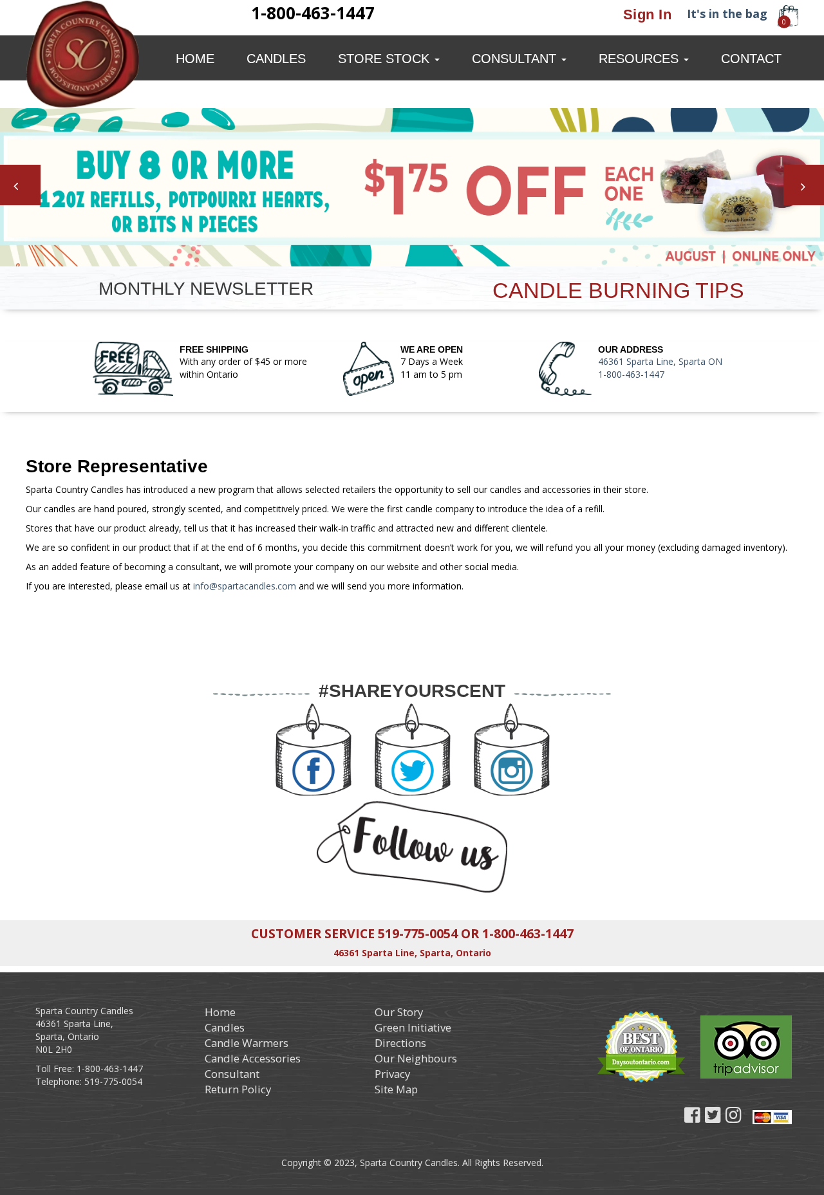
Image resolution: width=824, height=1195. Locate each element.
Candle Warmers (246, 1042)
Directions (400, 1042)
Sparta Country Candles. (408, 1162)
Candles (276, 58)
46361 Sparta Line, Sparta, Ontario (412, 953)
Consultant (516, 58)
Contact (751, 58)
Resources (640, 58)
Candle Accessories (253, 1058)
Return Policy (238, 1089)
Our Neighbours (416, 1058)
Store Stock (385, 58)
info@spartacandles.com (244, 586)
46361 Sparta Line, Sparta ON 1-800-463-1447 (660, 367)
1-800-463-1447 (528, 933)
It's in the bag (727, 13)
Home (195, 58)
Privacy (392, 1073)
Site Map (396, 1089)
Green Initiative (413, 1027)
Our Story (399, 1012)
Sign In (647, 14)
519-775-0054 (418, 933)
